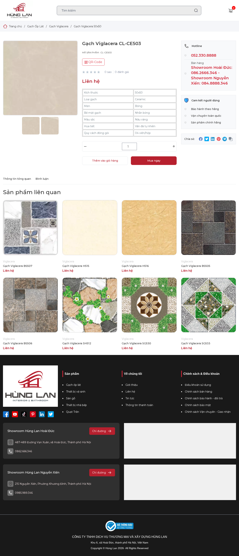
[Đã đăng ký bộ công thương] (119, 526)
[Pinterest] (33, 414)
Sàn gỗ (70, 398)
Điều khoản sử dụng (198, 385)
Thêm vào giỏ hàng (105, 160)
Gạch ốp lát (73, 385)
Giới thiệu (131, 385)
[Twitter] (51, 414)
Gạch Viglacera (58, 26)
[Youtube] (15, 414)
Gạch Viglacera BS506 (17, 343)
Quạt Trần (72, 411)
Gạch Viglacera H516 (135, 266)
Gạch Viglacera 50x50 (87, 26)
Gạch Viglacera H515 (75, 266)
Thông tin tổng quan (17, 178)
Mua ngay (153, 160)
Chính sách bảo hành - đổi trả (204, 398)
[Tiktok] (24, 414)
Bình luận (42, 178)
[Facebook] (6, 414)
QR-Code (95, 62)
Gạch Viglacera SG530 (136, 343)
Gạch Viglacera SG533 (195, 343)
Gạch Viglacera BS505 (195, 266)
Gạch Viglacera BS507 (17, 266)
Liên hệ (130, 391)
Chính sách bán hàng (198, 391)
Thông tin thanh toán (139, 405)
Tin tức (129, 398)
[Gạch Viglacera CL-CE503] (40, 82)
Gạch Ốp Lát (35, 26)
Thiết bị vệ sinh (75, 391)
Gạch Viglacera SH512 (76, 343)
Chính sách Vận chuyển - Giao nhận (208, 411)
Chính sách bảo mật (198, 405)
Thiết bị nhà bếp (76, 405)
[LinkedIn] (42, 414)
